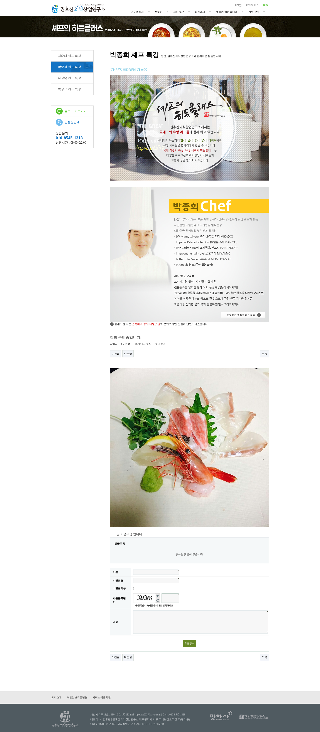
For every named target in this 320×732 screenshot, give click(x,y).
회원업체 (200, 11)
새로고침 (158, 600)
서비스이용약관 (102, 697)
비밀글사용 (119, 588)
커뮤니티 (253, 11)
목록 (264, 353)
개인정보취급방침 (77, 697)
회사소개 (56, 697)
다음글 (128, 353)
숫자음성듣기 (158, 596)
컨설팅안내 (72, 122)
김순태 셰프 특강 (69, 55)
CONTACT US (251, 5)
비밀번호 (118, 580)
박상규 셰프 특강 (69, 89)
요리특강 (178, 11)
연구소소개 (137, 11)
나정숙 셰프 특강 (69, 78)
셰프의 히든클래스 (226, 11)
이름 (115, 572)
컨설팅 (158, 11)
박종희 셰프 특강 (69, 67)
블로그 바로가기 (75, 111)
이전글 (116, 353)
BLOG (265, 5)
